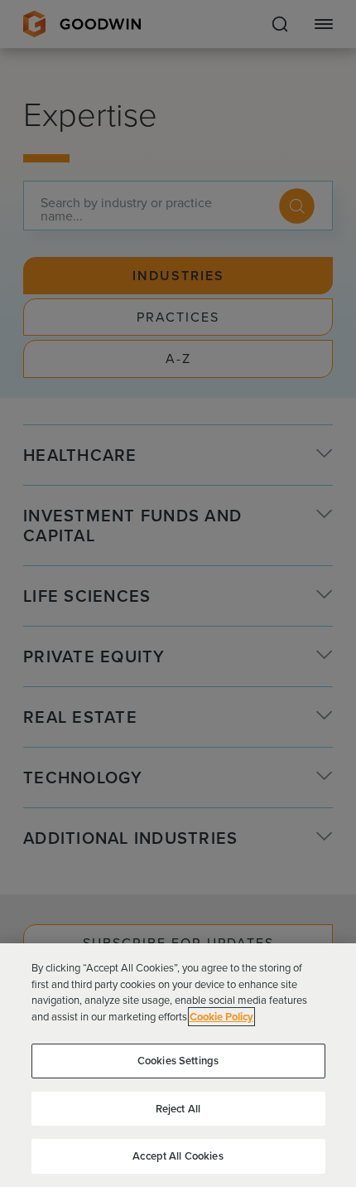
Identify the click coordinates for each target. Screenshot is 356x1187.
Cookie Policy (221, 1017)
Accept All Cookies (177, 1156)
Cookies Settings (178, 1060)
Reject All (178, 1109)
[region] (178, 1065)
